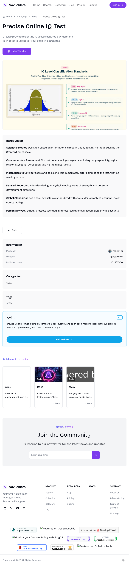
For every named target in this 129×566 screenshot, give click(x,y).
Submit (93, 4)
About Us (114, 492)
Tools (34, 16)
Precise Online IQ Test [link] (53, 16)
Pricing (81, 4)
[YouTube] (17, 508)
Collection (50, 498)
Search (47, 4)
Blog (71, 4)
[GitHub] (5, 508)
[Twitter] (11, 508)
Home (36, 4)
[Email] (23, 508)
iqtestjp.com (116, 256)
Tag (47, 509)
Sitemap (114, 513)
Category (60, 4)
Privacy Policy (117, 498)
